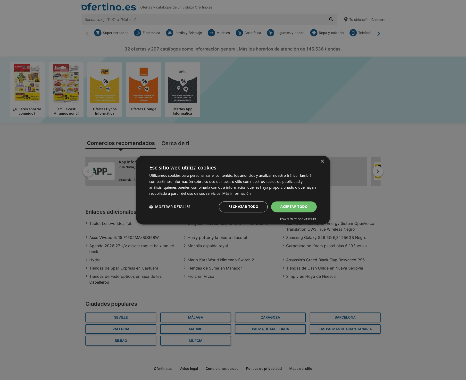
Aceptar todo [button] (294, 206)
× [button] (322, 161)
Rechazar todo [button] (243, 206)
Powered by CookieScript (298, 219)
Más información (236, 193)
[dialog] (233, 190)
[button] (169, 207)
